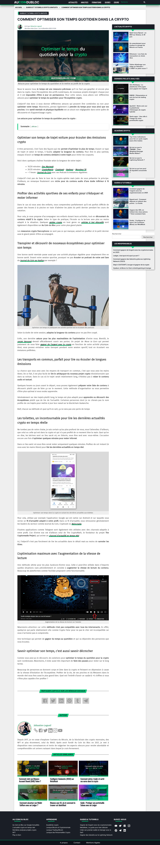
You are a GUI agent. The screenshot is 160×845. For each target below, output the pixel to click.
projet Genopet (24, 341)
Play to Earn (17, 835)
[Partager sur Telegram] (86, 701)
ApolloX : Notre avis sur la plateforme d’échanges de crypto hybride (138, 109)
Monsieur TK (80, 169)
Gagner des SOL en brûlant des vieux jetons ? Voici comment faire (139, 212)
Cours (116, 2)
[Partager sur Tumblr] (77, 701)
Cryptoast (59, 169)
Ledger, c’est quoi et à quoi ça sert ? (126, 256)
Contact (77, 843)
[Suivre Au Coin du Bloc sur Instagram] (129, 826)
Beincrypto (76, 524)
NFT (14, 832)
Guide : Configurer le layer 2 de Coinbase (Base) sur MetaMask (137, 222)
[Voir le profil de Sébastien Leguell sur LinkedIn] (50, 730)
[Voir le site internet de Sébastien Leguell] (36, 730)
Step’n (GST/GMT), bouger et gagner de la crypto (131, 265)
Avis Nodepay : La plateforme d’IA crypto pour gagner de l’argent (138, 87)
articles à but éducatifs (92, 222)
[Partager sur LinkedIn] (61, 701)
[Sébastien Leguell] (20, 28)
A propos (64, 843)
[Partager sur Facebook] (45, 701)
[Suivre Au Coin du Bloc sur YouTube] (116, 826)
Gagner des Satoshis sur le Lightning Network (96, 835)
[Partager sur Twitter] (53, 701)
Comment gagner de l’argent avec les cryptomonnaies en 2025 (139, 191)
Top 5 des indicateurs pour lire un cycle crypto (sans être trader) (139, 139)
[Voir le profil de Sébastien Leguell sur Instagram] (55, 730)
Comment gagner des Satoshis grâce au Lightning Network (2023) (131, 260)
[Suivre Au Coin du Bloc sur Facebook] (124, 826)
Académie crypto (52, 825)
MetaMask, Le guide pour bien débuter (94, 827)
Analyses (84, 2)
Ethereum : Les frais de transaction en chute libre (138, 56)
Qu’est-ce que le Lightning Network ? (137, 159)
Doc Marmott (47, 166)
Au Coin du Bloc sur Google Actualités (26, 825)
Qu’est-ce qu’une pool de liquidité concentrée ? (138, 170)
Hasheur (69, 169)
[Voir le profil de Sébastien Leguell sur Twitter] (45, 730)
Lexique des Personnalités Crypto (58, 832)
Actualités (73, 2)
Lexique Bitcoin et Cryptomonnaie (58, 827)
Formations (96, 2)
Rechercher (116, 234)
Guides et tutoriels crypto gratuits (33, 13)
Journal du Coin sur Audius (32, 260)
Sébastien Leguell (36, 26)
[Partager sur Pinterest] (69, 701)
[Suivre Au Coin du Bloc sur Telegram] (120, 830)
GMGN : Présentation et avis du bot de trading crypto (138, 97)
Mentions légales (93, 843)
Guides (107, 2)
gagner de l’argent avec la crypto (55, 344)
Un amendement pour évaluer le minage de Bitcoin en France (138, 45)
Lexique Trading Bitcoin (54, 830)
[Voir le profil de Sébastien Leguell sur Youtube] (60, 730)
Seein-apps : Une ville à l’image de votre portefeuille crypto (138, 118)
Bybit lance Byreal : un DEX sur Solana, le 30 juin (138, 35)
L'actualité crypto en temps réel (24, 827)
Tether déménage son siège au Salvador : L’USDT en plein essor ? (138, 66)
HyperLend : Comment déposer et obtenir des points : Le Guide (138, 201)
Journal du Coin (44, 172)
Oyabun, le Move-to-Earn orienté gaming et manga (132, 268)
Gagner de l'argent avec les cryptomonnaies (95, 825)
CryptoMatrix (47, 169)
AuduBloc (26, 2)
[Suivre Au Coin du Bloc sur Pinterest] (116, 830)
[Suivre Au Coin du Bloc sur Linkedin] (124, 830)
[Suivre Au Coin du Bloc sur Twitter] (120, 826)
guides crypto (55, 222)
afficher (34, 127)
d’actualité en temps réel (64, 535)
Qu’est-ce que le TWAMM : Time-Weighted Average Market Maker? (136, 150)
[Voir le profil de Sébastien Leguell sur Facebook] (40, 730)
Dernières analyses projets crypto (24, 830)
